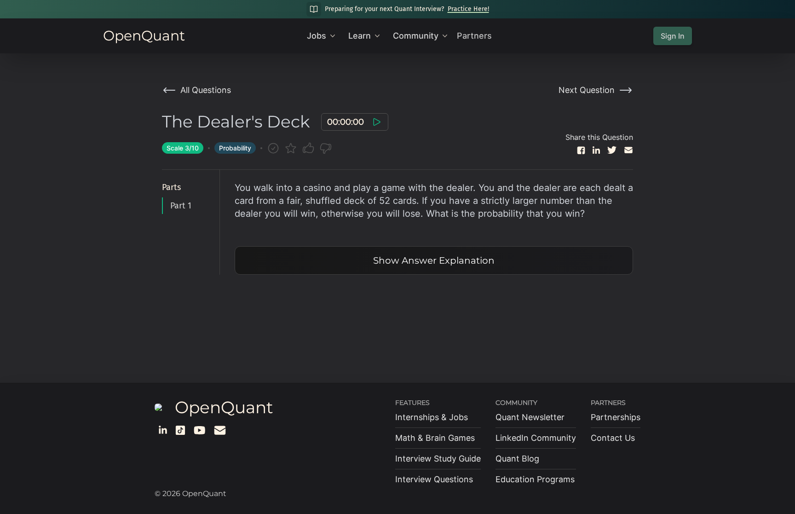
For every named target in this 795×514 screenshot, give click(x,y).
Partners (474, 35)
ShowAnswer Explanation (434, 260)
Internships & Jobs (431, 417)
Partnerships (615, 417)
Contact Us (613, 438)
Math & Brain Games (435, 438)
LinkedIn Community (535, 438)
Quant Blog (517, 458)
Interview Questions (434, 479)
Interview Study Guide (438, 458)
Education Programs (535, 479)
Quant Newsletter (530, 417)
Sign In (673, 35)
